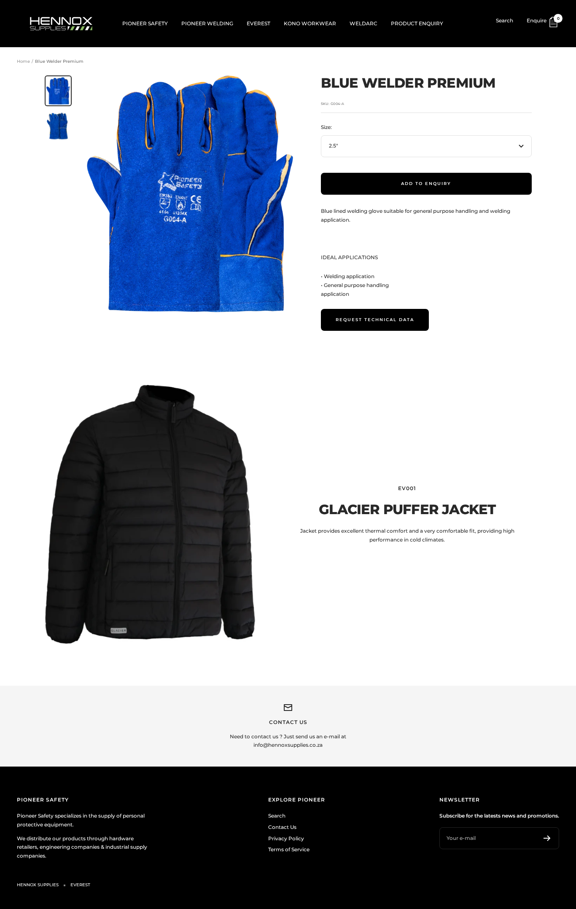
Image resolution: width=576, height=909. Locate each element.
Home (23, 61)
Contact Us (282, 827)
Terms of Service (289, 849)
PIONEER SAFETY (145, 23)
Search (504, 20)
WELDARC (363, 23)
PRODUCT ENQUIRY (417, 23)
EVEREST (258, 23)
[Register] (547, 838)
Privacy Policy (286, 838)
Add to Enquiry (426, 183)
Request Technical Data (375, 319)
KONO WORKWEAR (310, 23)
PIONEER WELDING (207, 23)
